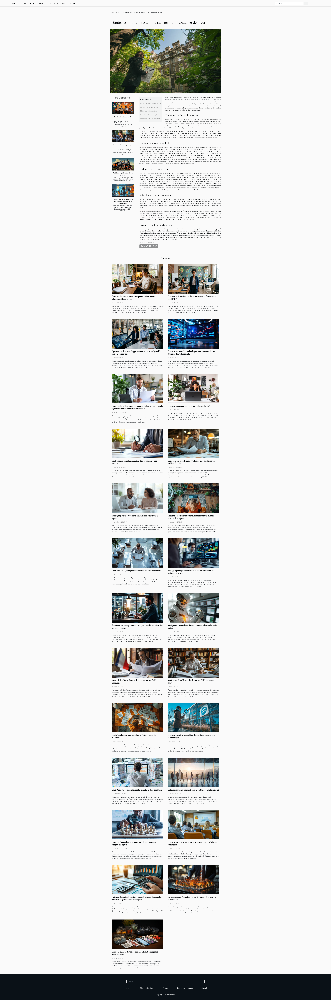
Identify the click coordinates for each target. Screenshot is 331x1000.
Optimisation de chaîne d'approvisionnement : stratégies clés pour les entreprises (136, 352)
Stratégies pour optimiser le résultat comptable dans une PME (137, 789)
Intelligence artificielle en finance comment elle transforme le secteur (192, 626)
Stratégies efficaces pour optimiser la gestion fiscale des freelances (134, 736)
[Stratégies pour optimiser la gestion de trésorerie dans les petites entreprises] (193, 553)
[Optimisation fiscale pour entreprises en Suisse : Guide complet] (193, 772)
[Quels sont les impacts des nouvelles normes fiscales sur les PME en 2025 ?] (193, 443)
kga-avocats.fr (174, 217)
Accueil (112, 12)
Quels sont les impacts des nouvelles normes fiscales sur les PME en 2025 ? (191, 462)
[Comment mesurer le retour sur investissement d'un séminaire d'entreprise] (193, 824)
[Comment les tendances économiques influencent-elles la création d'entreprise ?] (193, 498)
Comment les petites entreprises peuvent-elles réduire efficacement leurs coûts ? (133, 297)
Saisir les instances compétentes (150, 115)
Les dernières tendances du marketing (123, 118)
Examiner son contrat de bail (149, 107)
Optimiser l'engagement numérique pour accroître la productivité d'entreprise (123, 201)
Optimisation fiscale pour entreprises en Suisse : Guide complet (193, 789)
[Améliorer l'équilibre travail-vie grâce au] (123, 164)
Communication (28, 3)
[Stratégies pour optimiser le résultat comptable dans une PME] (137, 772)
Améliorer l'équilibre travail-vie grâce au (123, 174)
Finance (41, 3)
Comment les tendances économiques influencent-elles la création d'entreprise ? (191, 517)
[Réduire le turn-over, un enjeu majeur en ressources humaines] (123, 136)
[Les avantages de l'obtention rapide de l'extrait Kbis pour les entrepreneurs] (193, 879)
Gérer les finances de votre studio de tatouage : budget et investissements (135, 953)
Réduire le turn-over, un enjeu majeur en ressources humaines (122, 146)
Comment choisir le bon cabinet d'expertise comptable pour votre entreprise (191, 736)
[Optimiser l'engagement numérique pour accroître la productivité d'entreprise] (123, 190)
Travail (15, 3)
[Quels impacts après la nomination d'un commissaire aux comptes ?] (137, 443)
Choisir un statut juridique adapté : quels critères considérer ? (136, 570)
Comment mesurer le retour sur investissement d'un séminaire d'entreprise (192, 843)
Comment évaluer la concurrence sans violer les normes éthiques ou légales (134, 843)
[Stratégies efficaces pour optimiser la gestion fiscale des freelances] (137, 717)
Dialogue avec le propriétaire (149, 111)
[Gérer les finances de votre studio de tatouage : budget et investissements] (137, 934)
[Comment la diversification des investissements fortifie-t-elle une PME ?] (193, 279)
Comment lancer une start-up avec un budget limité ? (189, 406)
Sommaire (146, 99)
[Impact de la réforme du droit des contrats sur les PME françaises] (137, 663)
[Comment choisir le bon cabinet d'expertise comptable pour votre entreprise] (193, 717)
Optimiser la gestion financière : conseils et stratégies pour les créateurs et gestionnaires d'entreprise (137, 898)
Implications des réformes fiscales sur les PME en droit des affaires (191, 681)
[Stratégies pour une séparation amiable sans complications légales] (137, 498)
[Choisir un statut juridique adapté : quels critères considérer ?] (137, 553)
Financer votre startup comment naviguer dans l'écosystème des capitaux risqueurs (137, 626)
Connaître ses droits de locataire (150, 103)
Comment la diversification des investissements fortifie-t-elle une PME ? (192, 297)
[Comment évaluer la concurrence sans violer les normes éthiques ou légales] (137, 824)
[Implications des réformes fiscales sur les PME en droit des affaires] (193, 663)
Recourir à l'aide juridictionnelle (150, 119)
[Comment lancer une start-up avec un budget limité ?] (193, 388)
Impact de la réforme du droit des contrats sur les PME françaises (134, 681)
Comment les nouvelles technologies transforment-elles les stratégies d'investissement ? (191, 352)
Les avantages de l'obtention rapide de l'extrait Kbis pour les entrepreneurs (192, 898)
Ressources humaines (57, 3)
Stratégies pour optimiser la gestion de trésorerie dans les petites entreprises (191, 571)
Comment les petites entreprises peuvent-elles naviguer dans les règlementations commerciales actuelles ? (137, 407)
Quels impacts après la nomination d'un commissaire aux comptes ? (134, 462)
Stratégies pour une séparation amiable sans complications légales (135, 517)
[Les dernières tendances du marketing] (123, 108)
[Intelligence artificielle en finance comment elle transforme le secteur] (193, 608)
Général (72, 3)
